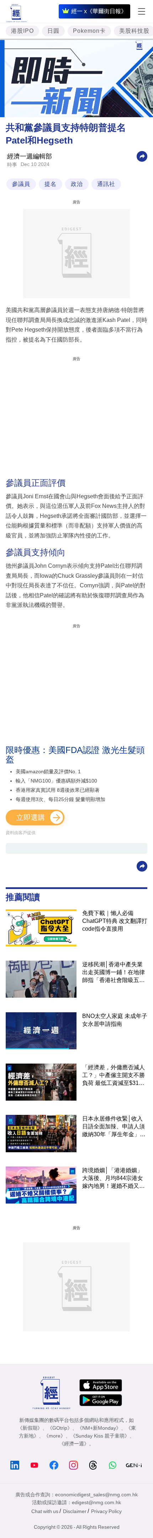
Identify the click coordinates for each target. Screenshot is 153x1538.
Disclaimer (74, 1511)
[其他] (142, 156)
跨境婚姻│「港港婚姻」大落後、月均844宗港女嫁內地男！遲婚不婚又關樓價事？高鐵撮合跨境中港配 (113, 1178)
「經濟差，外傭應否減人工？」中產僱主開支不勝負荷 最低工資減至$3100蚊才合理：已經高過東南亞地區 (113, 1075)
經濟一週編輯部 (29, 156)
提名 (50, 184)
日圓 (53, 31)
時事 (12, 164)
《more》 (54, 1436)
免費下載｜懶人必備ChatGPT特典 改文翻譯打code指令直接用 (114, 921)
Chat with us (44, 1511)
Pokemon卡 (89, 31)
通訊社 (106, 184)
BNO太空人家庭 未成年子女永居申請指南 (114, 1020)
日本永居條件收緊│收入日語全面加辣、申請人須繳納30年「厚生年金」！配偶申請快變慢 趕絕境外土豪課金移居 (114, 1127)
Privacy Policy (106, 1511)
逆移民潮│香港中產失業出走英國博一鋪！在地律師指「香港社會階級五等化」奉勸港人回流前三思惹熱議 (113, 972)
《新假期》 (29, 1428)
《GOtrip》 (59, 1428)
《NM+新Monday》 (99, 1428)
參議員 (21, 184)
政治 (77, 184)
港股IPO (22, 31)
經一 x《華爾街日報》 (99, 11)
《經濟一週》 (74, 1443)
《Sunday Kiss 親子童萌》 (100, 1436)
